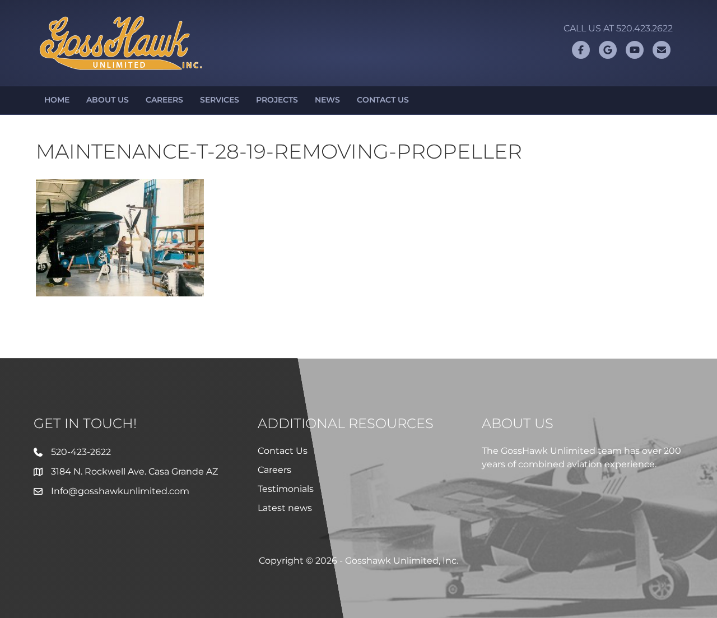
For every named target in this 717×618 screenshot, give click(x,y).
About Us (107, 100)
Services (219, 100)
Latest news (285, 508)
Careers (164, 100)
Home (56, 100)
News (327, 100)
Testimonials (286, 489)
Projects (277, 100)
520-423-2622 (81, 452)
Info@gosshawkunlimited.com (120, 491)
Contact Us (383, 100)
